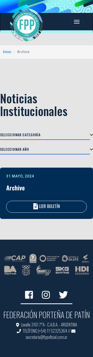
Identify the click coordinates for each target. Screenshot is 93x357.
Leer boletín (49, 206)
